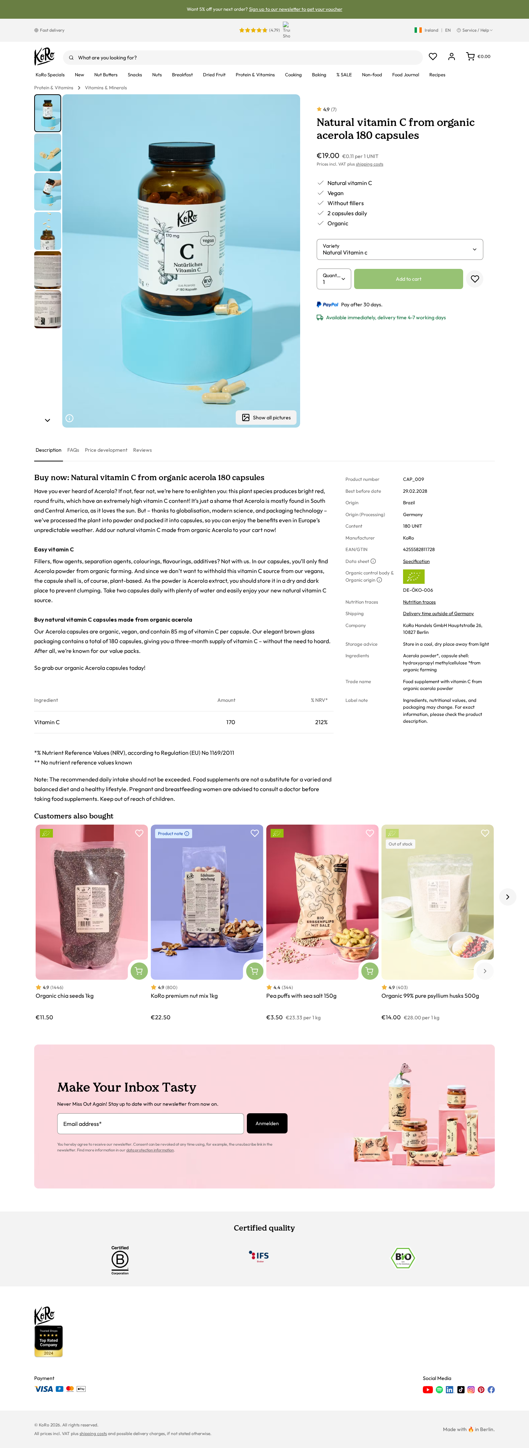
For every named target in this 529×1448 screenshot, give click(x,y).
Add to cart (408, 279)
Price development (106, 450)
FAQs (73, 450)
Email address (82, 1123)
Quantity (332, 275)
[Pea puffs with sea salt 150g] (322, 923)
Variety (331, 246)
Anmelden (267, 1123)
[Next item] (47, 420)
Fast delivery (52, 30)
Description (49, 450)
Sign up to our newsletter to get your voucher (295, 9)
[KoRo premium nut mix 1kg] (207, 923)
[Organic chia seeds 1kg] (92, 923)
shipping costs (369, 164)
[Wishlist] (433, 57)
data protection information (150, 1149)
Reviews (142, 450)
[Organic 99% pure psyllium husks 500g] (437, 923)
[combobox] (243, 57)
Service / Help (475, 30)
